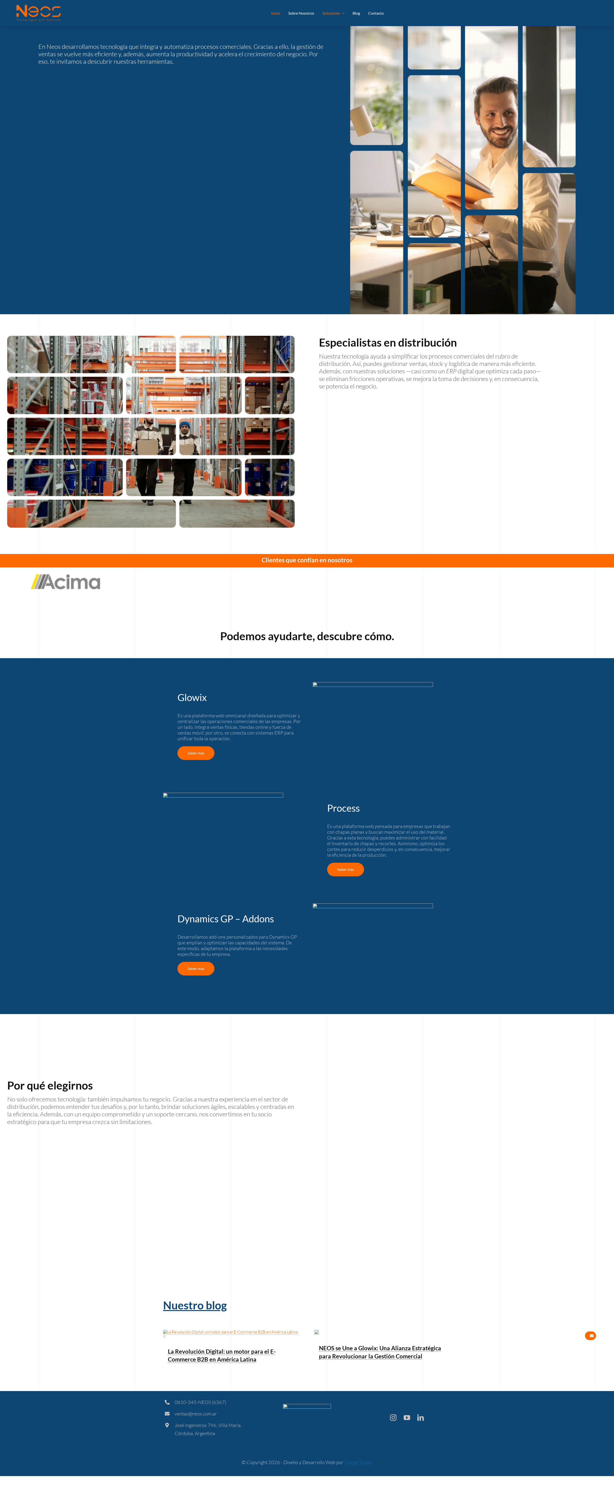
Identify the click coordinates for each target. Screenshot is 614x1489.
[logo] (38, 6)
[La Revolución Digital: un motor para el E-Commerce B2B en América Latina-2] (231, 1331)
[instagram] (393, 1417)
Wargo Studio (358, 1462)
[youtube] (407, 1417)
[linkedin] (420, 1417)
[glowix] (316, 1331)
